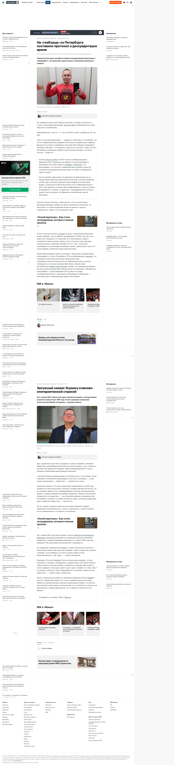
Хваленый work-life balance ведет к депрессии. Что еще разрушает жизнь (118, 56)
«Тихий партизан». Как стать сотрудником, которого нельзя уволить (118, 408)
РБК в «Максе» (45, 284)
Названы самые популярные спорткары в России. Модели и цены (118, 389)
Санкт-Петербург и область (32, 705)
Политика (5, 129)
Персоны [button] (51, 642)
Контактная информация (96, 707)
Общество (5, 41)
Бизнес (4, 376)
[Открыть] (15, 2)
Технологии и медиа (8, 339)
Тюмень (26, 734)
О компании (92, 705)
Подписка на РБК (72, 707)
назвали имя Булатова (58, 266)
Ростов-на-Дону (28, 729)
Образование (110, 41)
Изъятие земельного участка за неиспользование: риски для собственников (116, 398)
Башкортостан (28, 714)
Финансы (5, 717)
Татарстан (27, 731)
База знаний (5, 722)
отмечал (82, 559)
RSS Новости (71, 717)
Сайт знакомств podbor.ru (96, 733)
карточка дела (70, 124)
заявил (90, 577)
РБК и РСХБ (5, 348)
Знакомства (92, 730)
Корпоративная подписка (74, 709)
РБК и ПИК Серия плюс (9, 408)
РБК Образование (7, 724)
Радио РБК (10, 2)
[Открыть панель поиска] (127, 2)
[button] (124, 2)
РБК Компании (110, 403)
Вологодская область (30, 717)
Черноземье (27, 736)
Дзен (47, 712)
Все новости (7, 33)
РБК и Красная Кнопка (8, 50)
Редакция (91, 709)
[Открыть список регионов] (124, 2)
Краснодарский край (30, 722)
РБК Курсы (92, 738)
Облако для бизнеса (94, 719)
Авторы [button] (39, 319)
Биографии (5, 719)
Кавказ (26, 738)
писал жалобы (51, 159)
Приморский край (29, 746)
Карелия (26, 741)
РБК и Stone (5, 238)
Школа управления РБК (95, 740)
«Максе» (67, 597)
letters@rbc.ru (19, 760)
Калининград (27, 719)
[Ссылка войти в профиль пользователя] (131, 2)
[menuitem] (27, 2)
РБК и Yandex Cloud (8, 560)
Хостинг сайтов (93, 726)
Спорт (4, 140)
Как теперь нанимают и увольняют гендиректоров (117, 38)
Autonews (109, 50)
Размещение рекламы (95, 712)
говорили (89, 256)
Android (112, 707)
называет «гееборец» (73, 164)
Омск (25, 712)
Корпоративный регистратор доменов (97, 722)
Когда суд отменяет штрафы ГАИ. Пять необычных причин (118, 47)
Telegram (48, 709)
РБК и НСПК (5, 670)
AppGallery (113, 709)
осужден (61, 233)
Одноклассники (50, 707)
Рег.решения (92, 728)
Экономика (5, 707)
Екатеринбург (28, 707)
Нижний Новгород (29, 724)
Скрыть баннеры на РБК (74, 705)
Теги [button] (45, 319)
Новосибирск (28, 709)
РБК (38, 226)
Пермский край (28, 726)
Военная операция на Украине (46, 38)
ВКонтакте (48, 705)
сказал (66, 139)
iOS (111, 705)
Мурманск (27, 743)
